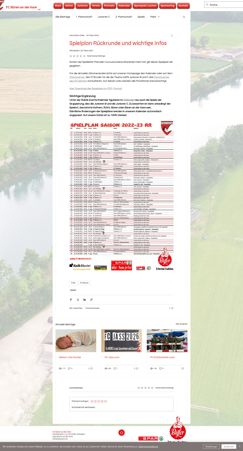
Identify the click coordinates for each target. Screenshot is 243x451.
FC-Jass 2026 (112, 357)
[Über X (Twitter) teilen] (77, 299)
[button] (69, 5)
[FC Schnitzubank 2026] (167, 340)
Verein (73, 290)
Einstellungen (211, 446)
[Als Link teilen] (91, 299)
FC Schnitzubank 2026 (162, 357)
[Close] (239, 446)
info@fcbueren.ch (60, 439)
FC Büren (84, 283)
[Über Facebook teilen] (70, 299)
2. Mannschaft (124, 16)
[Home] (121, 432)
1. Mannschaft (84, 16)
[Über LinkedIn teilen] (84, 299)
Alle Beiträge (62, 16)
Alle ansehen (182, 324)
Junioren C (104, 16)
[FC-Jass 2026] (121, 340)
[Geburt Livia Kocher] (76, 340)
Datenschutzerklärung (148, 446)
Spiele (141, 16)
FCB (73, 283)
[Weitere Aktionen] (172, 35)
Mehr (153, 16)
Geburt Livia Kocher (70, 357)
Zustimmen (229, 446)
